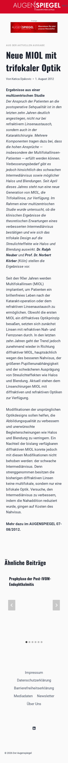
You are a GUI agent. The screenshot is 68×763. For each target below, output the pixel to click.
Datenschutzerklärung (34, 680)
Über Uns (34, 704)
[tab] (26, 642)
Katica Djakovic (21, 79)
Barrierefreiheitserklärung (34, 688)
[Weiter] (56, 605)
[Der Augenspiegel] (36, 5)
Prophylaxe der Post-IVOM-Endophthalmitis (30, 581)
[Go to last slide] (11, 605)
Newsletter (45, 696)
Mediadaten (23, 696)
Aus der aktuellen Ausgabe (25, 45)
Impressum (34, 672)
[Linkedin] (34, 728)
